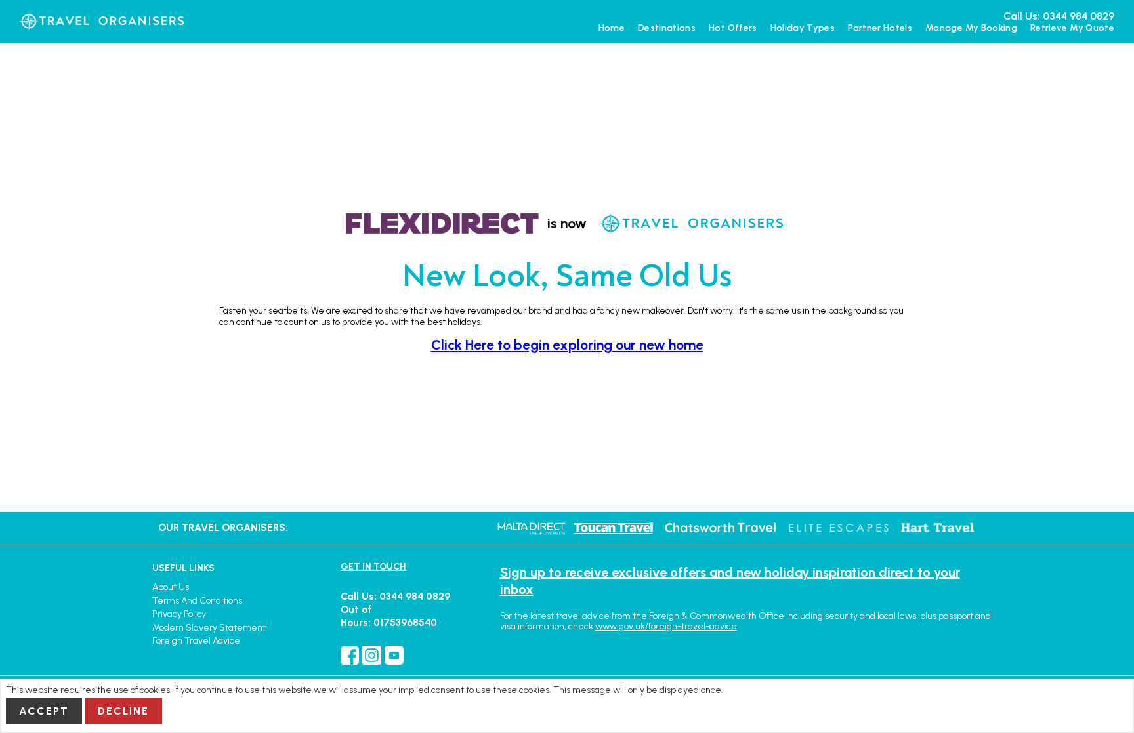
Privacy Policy (179, 613)
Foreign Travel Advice (196, 640)
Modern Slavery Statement (209, 627)
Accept (44, 711)
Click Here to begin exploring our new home (567, 345)
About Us (170, 587)
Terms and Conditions (197, 600)
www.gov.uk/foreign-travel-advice (666, 626)
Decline (123, 711)
